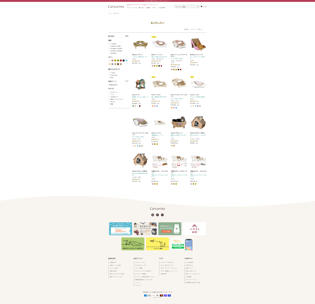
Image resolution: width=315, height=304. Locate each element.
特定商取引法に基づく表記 (193, 282)
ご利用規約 (189, 276)
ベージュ (115, 64)
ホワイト (110, 60)
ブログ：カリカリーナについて (168, 268)
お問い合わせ (189, 265)
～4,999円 (113, 44)
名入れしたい (116, 13)
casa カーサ (136, 95)
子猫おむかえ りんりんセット (198, 172)
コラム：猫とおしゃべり (167, 265)
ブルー (126, 60)
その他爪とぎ (114, 97)
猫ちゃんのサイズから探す (117, 274)
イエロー (115, 60)
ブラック (124, 60)
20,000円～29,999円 (116, 51)
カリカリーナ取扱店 (140, 274)
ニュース (137, 282)
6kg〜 (112, 77)
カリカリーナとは (140, 262)
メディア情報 (138, 268)
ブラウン (118, 64)
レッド (121, 60)
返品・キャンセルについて (193, 274)
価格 (109, 40)
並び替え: (186, 29)
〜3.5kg (112, 73)
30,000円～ (113, 53)
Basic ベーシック (156, 54)
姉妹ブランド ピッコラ (116, 99)
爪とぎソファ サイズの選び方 (143, 271)
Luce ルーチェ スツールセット (140, 133)
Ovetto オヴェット (177, 133)
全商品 (126, 36)
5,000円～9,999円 (115, 46)
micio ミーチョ (156, 133)
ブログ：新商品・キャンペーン (168, 271)
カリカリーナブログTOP (167, 262)
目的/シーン (112, 81)
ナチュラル (121, 64)
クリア (126, 81)
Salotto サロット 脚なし (197, 133)
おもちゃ (112, 101)
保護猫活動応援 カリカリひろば (143, 279)
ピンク (112, 60)
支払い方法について (191, 271)
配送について (189, 268)
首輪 (111, 104)
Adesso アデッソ (137, 54)
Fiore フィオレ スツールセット (179, 95)
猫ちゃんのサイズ (114, 69)
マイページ (138, 285)
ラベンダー (112, 64)
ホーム (109, 13)
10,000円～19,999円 (116, 48)
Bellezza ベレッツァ (196, 54)
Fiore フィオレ (156, 95)
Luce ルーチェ (194, 95)
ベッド (112, 94)
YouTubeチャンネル (140, 265)
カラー (110, 57)
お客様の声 (163, 274)
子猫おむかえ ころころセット (159, 172)
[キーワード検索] (198, 6)
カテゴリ (111, 88)
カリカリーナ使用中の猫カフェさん (144, 276)
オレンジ (110, 64)
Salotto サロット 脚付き (139, 171)
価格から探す (113, 271)
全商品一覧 (113, 262)
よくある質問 (189, 262)
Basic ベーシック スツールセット (179, 55)
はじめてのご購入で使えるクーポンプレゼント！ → (157, 1)
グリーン (118, 60)
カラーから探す (114, 268)
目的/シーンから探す (115, 265)
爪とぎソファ (114, 92)
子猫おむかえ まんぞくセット (179, 172)
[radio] (152, 66)
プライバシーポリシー (192, 279)
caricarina (159, 297)
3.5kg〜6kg (113, 75)
